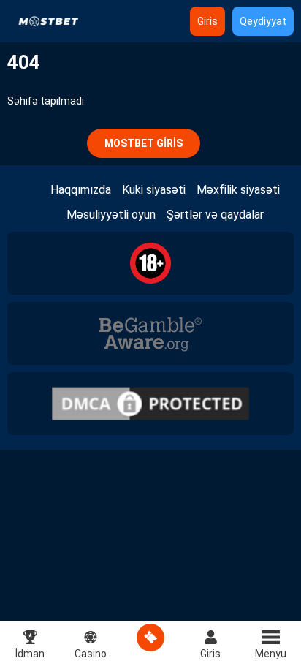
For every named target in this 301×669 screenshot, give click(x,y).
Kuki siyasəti (154, 190)
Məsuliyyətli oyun (111, 215)
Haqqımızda (80, 190)
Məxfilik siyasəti (238, 190)
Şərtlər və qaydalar (215, 215)
